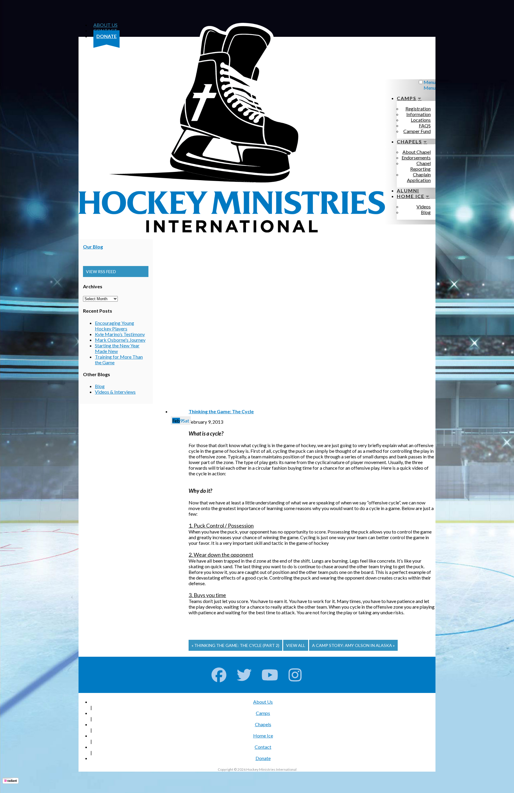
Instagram (295, 674)
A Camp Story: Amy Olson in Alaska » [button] (353, 645)
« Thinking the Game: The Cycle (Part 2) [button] (235, 645)
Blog (100, 386)
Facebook (219, 674)
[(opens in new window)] (10, 782)
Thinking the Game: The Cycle (221, 411)
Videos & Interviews (115, 392)
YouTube (270, 674)
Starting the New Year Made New (117, 348)
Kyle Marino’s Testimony (120, 334)
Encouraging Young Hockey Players (114, 325)
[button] (115, 271)
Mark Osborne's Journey (120, 340)
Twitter (244, 674)
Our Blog (93, 246)
